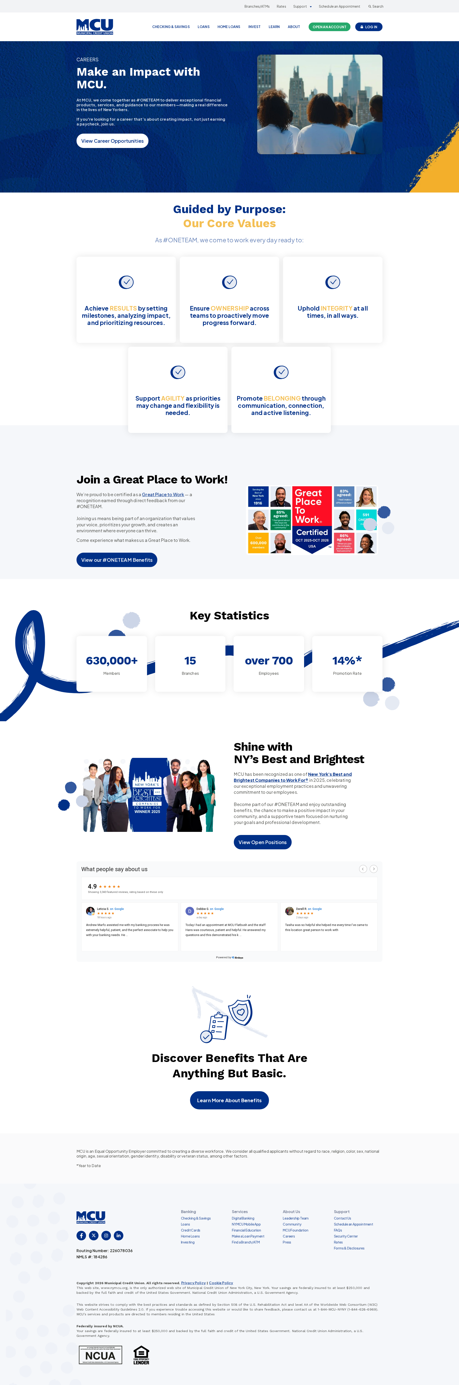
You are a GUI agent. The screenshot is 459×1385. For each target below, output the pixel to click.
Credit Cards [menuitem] (190, 1230)
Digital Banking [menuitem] (243, 1218)
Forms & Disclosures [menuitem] (349, 1248)
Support (300, 6)
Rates (281, 6)
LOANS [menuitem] (204, 26)
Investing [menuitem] (188, 1242)
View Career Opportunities (112, 141)
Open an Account (329, 27)
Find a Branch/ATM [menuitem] (246, 1242)
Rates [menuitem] (338, 1242)
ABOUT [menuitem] (294, 26)
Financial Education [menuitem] (246, 1230)
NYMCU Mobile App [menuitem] (246, 1224)
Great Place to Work (163, 494)
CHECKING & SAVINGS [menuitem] (171, 26)
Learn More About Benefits (229, 1100)
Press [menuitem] (287, 1242)
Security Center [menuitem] (346, 1236)
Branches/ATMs (257, 6)
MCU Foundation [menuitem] (295, 1230)
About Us (291, 1211)
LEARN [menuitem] (274, 26)
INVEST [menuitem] (254, 26)
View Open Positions (263, 842)
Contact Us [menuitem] (342, 1218)
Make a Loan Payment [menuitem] (248, 1236)
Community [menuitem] (292, 1224)
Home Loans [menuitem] (190, 1236)
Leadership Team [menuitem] (296, 1218)
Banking (188, 1211)
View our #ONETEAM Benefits (117, 560)
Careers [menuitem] (289, 1236)
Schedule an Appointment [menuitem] (353, 1224)
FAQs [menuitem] (338, 1230)
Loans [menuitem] (185, 1224)
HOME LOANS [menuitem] (229, 26)
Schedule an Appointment (340, 6)
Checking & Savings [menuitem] (196, 1218)
